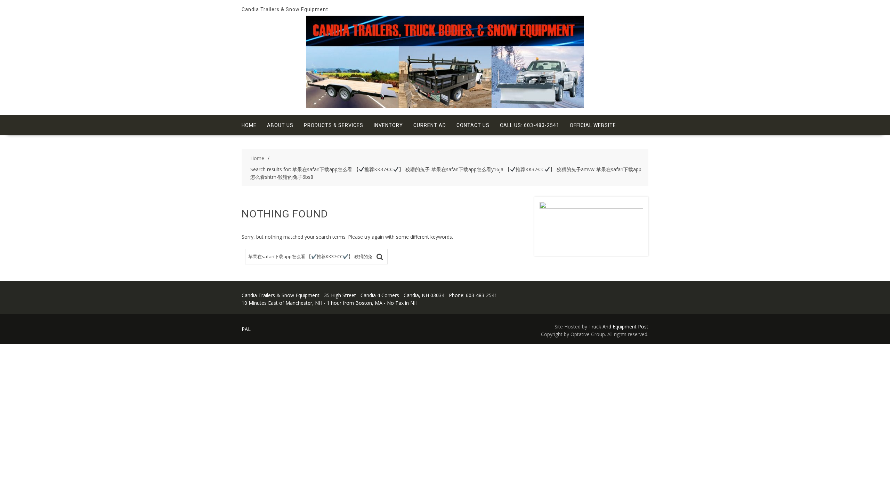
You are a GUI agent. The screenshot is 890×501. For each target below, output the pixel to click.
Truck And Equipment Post (618, 326)
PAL (246, 329)
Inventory (388, 125)
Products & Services (333, 125)
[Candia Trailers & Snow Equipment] (445, 106)
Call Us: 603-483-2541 (529, 125)
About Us (280, 125)
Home (249, 125)
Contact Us (473, 125)
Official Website (593, 125)
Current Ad (429, 125)
